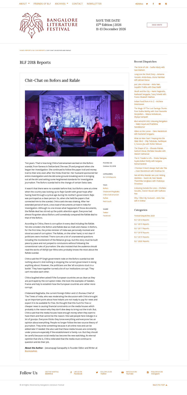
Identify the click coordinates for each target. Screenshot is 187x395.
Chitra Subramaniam (111, 195)
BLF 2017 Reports (141, 228)
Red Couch (107, 201)
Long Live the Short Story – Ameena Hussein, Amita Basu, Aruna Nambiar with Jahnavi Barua (149, 77)
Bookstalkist (31, 351)
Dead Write (157, 25)
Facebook (107, 215)
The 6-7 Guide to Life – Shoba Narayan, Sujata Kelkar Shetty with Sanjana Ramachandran (150, 161)
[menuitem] (24, 3)
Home (22, 50)
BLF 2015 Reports (141, 224)
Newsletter (94, 3)
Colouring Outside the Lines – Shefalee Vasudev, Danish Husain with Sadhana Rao (150, 191)
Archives (60, 3)
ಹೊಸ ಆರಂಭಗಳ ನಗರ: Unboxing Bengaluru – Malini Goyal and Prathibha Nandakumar (150, 124)
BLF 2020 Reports (141, 241)
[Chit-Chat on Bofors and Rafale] (74, 123)
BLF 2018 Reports (39, 50)
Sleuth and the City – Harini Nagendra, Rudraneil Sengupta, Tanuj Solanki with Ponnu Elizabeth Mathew (150, 94)
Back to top (159, 385)
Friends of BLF (42, 3)
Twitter (105, 212)
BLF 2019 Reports (141, 237)
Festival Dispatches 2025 (144, 215)
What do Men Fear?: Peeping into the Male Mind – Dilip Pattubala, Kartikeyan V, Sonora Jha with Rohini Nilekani (150, 141)
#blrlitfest (139, 4)
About (23, 3)
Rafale (105, 198)
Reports (28, 50)
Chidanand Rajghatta (111, 191)
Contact (77, 3)
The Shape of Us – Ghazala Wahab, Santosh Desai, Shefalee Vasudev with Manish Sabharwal (150, 151)
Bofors (105, 188)
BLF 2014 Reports (141, 220)
